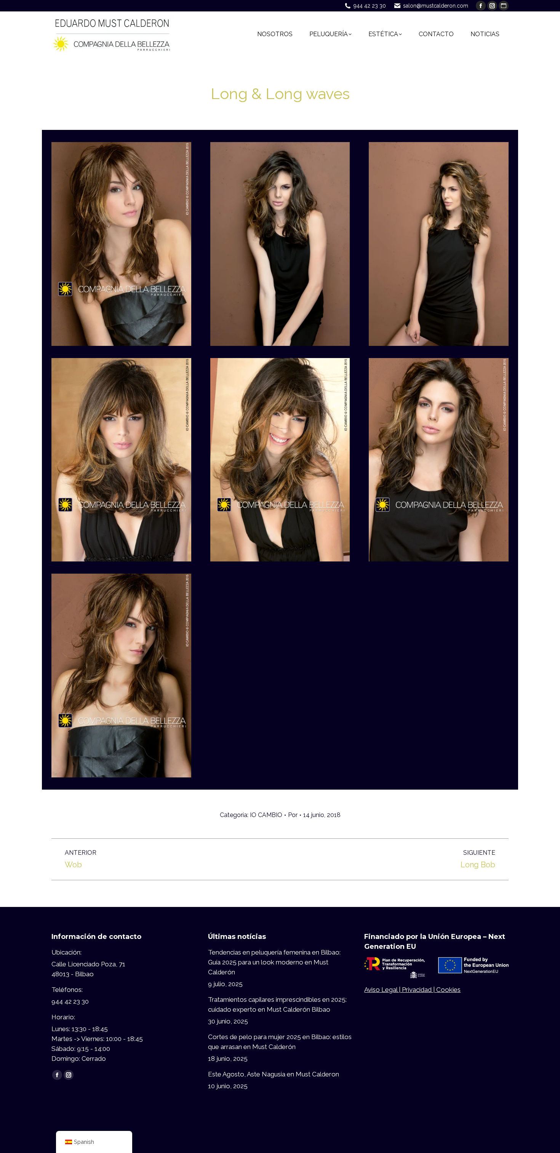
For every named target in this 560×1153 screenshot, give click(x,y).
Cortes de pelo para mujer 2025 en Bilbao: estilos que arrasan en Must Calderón (280, 1042)
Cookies (448, 989)
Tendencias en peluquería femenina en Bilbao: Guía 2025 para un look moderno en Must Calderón (274, 962)
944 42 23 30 (370, 6)
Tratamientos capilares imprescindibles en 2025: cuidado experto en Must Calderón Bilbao (277, 1004)
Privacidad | (419, 989)
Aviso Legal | (383, 989)
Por (293, 815)
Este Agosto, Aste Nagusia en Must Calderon (273, 1074)
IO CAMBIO (266, 815)
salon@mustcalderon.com (435, 6)
